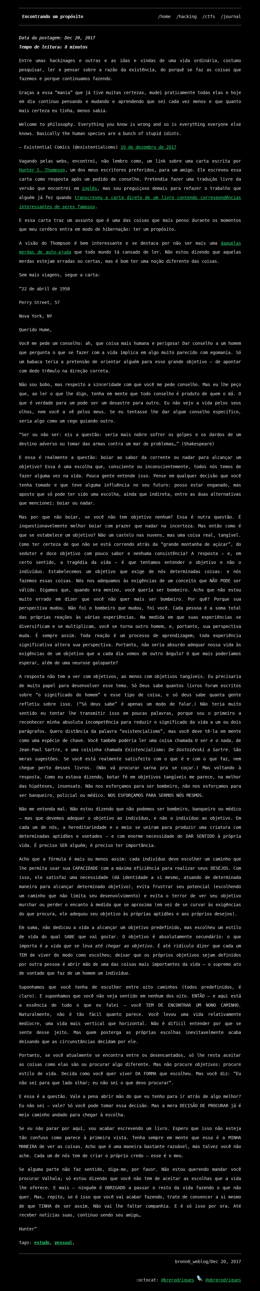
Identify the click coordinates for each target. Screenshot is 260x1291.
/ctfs (208, 16)
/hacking (186, 16)
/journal (231, 16)
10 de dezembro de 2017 (148, 147)
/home (164, 16)
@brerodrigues (177, 1279)
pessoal (63, 1242)
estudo (41, 1242)
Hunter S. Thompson (42, 169)
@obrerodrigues (223, 1279)
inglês (89, 188)
